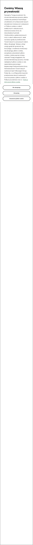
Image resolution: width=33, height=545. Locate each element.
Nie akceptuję (16, 87)
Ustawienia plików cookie (16, 98)
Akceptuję (16, 93)
